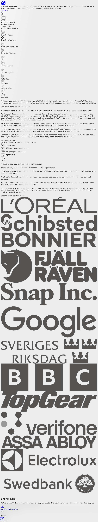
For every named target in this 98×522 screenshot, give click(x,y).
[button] (49, 31)
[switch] (3, 18)
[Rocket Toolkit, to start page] (49, 3)
